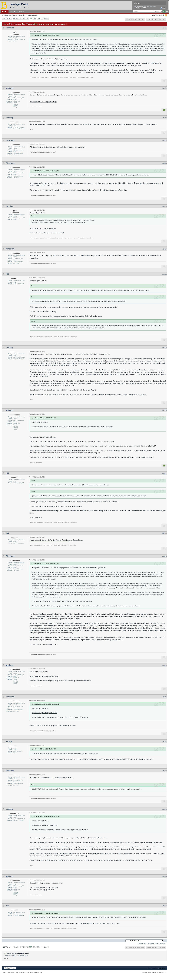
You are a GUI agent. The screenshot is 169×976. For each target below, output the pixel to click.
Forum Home (14, 972)
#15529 (164, 347)
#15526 (164, 206)
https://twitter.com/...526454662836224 (43, 228)
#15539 (164, 876)
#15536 (164, 741)
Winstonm (10, 140)
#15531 (164, 473)
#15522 (164, 88)
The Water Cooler (31, 15)
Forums (4, 11)
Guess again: (46, 777)
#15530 (164, 410)
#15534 (164, 665)
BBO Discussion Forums (9, 15)
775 (23, 18)
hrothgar (9, 88)
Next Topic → (162, 943)
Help (163, 8)
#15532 (164, 533)
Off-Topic (21, 15)
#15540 (164, 906)
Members (13, 11)
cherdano (10, 28)
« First (15, 18)
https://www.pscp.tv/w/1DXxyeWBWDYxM (44, 676)
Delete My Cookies (24, 972)
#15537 (164, 771)
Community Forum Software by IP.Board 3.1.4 (153, 972)
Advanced (167, 11)
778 (34, 18)
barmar (9, 742)
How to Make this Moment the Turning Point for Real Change (50, 540)
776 (27, 18)
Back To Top (6, 972)
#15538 (164, 809)
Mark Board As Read (36, 972)
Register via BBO (141, 8)
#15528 (164, 274)
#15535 (164, 697)
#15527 (164, 249)
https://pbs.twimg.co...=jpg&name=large (43, 102)
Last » (46, 18)
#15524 (164, 140)
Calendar (21, 11)
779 (38, 18)
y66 (7, 274)
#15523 (164, 118)
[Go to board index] (16, 5)
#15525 (164, 163)
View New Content (158, 15)
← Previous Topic (141, 943)
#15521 (164, 28)
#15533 (164, 556)
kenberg (9, 118)
